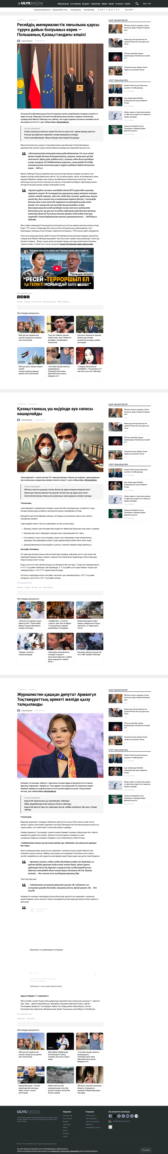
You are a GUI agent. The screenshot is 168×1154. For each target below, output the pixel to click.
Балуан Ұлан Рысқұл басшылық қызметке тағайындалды (136, 86)
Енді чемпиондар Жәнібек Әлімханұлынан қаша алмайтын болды (135, 100)
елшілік (20, 302)
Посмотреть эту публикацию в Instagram (46, 950)
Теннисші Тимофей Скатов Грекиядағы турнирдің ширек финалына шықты (134, 128)
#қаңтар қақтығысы (42, 10)
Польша (27, 302)
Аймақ (104, 4)
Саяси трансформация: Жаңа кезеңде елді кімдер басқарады (51, 138)
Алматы (20, 587)
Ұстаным (119, 4)
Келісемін (146, 1150)
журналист (21, 1018)
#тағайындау (89, 10)
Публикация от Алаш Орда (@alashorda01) (46, 986)
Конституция (36, 302)
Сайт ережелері (91, 1118)
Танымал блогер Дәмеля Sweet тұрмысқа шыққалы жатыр (135, 68)
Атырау (27, 587)
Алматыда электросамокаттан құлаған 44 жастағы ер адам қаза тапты (136, 41)
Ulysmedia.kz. (63, 122)
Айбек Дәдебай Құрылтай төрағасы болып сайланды (47, 804)
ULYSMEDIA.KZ (21, 20)
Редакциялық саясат (93, 1127)
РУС (149, 4)
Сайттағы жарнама (92, 1121)
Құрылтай (30, 1018)
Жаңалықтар (63, 4)
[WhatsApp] (28, 297)
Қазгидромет (48, 587)
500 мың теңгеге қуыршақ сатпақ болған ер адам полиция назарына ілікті (137, 27)
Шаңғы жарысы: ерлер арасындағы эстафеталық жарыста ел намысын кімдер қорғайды (137, 114)
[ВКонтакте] (18, 297)
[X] (25, 297)
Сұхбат (127, 4)
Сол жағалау (75, 4)
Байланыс (89, 1124)
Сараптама (95, 4)
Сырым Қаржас (26, 41)
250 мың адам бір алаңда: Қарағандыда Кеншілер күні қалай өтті (137, 55)
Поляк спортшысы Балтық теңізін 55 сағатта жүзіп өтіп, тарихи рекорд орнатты (59, 132)
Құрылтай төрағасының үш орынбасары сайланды (47, 801)
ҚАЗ (144, 4)
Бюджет (85, 4)
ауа (40, 587)
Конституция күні (49, 302)
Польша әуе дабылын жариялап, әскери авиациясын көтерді (51, 135)
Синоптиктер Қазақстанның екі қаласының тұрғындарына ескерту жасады (58, 496)
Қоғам (111, 4)
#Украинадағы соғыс (60, 10)
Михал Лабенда (63, 302)
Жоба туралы (90, 1115)
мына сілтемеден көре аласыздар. (76, 244)
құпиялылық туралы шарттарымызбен (64, 1151)
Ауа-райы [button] (129, 10)
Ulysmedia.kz (91, 480)
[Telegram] (21, 297)
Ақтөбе (34, 587)
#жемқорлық (75, 10)
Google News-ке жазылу (121, 1121)
